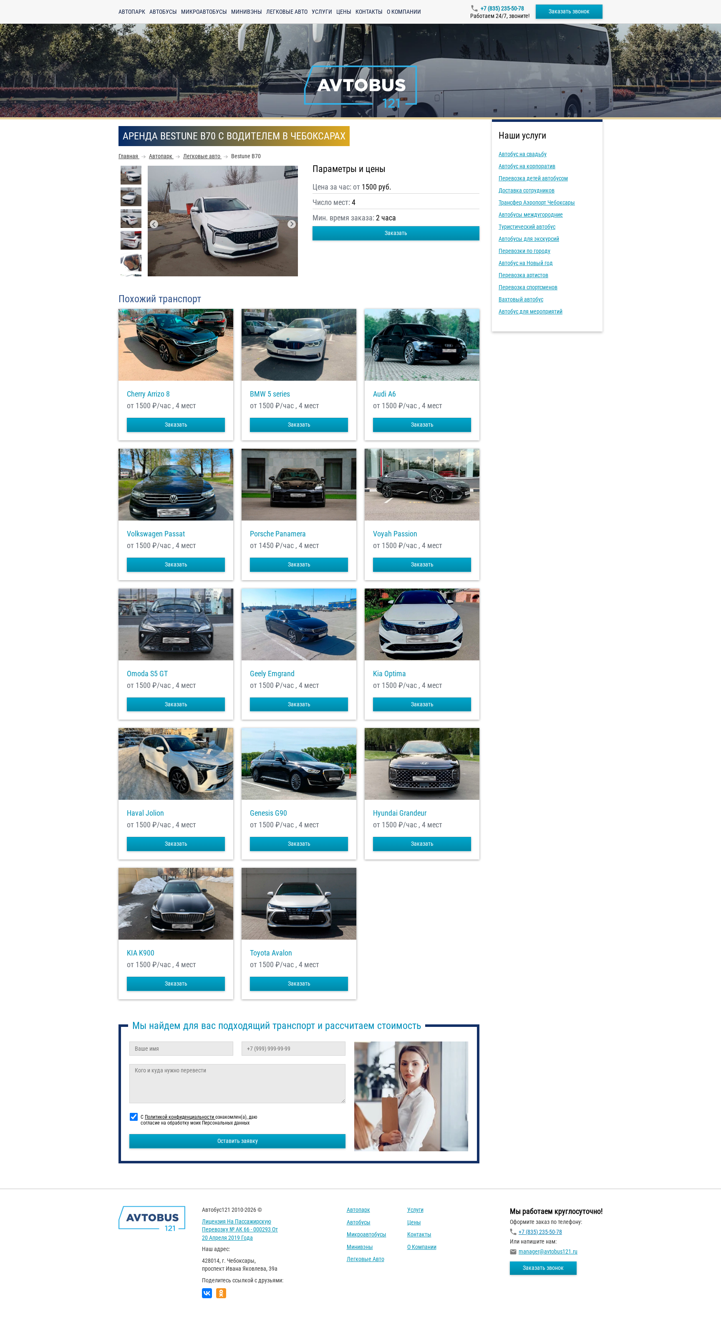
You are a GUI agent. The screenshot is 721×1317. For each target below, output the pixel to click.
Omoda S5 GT (147, 673)
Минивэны (246, 11)
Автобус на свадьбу (523, 154)
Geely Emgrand (272, 673)
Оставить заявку (237, 1141)
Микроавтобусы (204, 11)
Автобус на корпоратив (527, 166)
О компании (404, 11)
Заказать (396, 233)
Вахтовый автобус (521, 299)
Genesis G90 (268, 813)
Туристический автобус (527, 226)
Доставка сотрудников (527, 190)
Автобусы (163, 11)
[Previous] (154, 224)
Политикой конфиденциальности (180, 1117)
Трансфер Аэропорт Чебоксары (537, 202)
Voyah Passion (395, 534)
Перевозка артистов (523, 275)
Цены (343, 11)
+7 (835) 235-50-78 (502, 8)
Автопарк (131, 11)
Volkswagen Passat (156, 534)
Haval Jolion (145, 813)
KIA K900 (140, 953)
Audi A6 (384, 394)
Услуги (322, 11)
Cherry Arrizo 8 (148, 394)
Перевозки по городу (524, 251)
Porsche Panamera (278, 534)
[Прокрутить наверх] (27, 1298)
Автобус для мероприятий (530, 311)
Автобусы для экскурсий (529, 238)
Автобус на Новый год (526, 263)
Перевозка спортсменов (528, 287)
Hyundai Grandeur (399, 813)
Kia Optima (389, 673)
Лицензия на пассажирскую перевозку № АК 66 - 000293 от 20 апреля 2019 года (240, 1229)
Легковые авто (287, 11)
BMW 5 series (270, 394)
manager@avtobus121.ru (548, 1251)
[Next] (291, 224)
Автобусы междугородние (531, 214)
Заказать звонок (569, 11)
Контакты (369, 11)
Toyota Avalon (271, 953)
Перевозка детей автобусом (533, 178)
